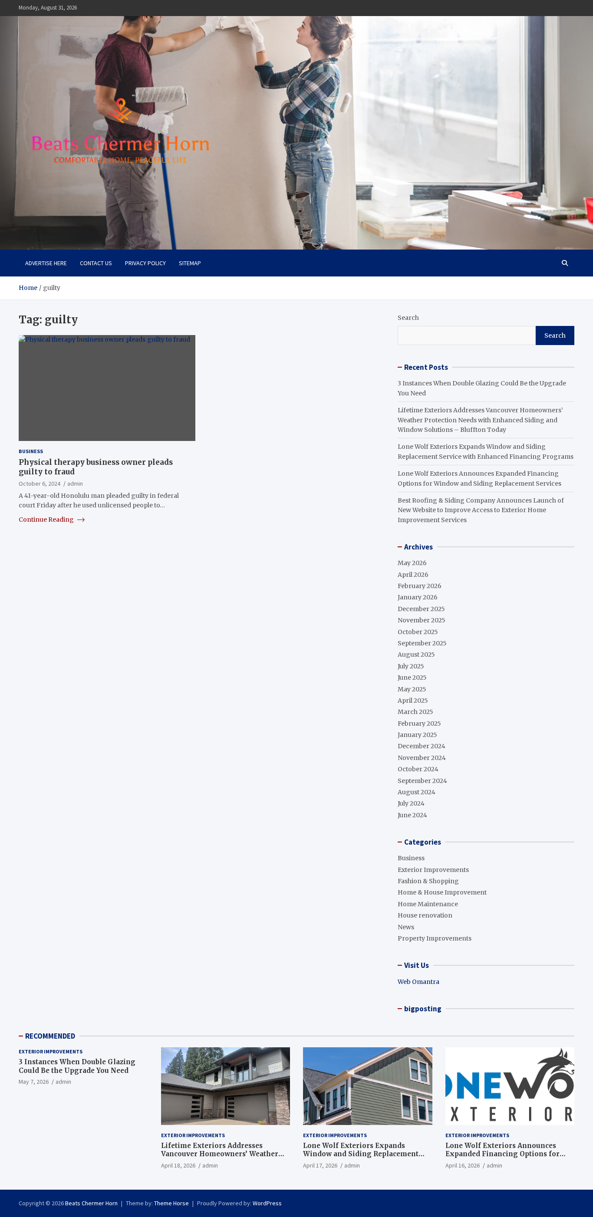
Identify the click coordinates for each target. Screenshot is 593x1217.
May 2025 (412, 689)
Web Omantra (418, 982)
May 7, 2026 (34, 1081)
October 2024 (418, 769)
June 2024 (412, 815)
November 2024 (422, 758)
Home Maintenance (428, 904)
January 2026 (418, 597)
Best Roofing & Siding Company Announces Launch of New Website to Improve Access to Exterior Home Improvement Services (481, 510)
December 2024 (421, 746)
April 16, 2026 (462, 1165)
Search (408, 318)
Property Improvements (434, 938)
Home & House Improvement (442, 892)
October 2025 (418, 632)
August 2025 (416, 654)
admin (75, 483)
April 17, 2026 (320, 1165)
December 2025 (421, 609)
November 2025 (421, 620)
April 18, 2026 (178, 1165)
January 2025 (417, 735)
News (406, 927)
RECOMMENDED (50, 1036)
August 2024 (416, 792)
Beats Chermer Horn (91, 1203)
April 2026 (413, 575)
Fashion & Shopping (428, 881)
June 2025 (412, 677)
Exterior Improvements (433, 870)
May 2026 (412, 563)
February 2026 (419, 586)
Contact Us (96, 263)
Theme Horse (171, 1203)
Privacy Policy (145, 263)
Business (31, 451)
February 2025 (419, 723)
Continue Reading (47, 519)
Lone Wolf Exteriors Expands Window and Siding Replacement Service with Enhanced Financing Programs (361, 1158)
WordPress (267, 1203)
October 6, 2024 (39, 483)
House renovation (425, 915)
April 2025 (413, 700)
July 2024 (411, 803)
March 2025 (415, 712)
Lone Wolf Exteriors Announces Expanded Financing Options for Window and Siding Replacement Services (503, 1158)
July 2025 (411, 666)
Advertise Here (46, 263)
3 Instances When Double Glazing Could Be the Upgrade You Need (77, 1066)
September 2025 (422, 643)
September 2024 (422, 781)
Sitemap (190, 263)
